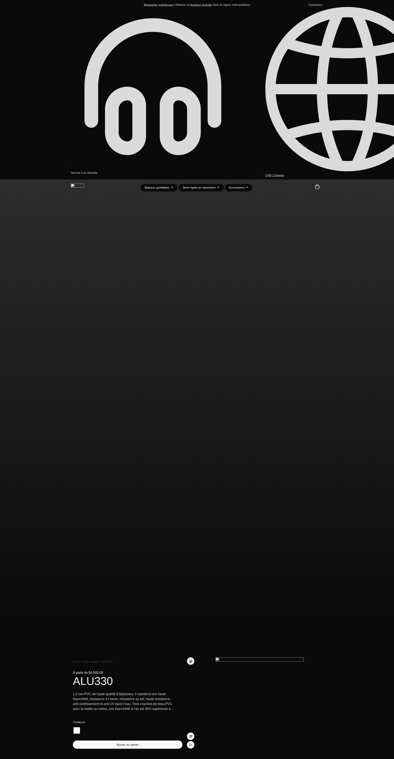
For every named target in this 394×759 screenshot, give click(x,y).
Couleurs (79, 722)
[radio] (77, 730)
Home (77, 661)
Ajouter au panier (127, 744)
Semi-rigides (91, 661)
